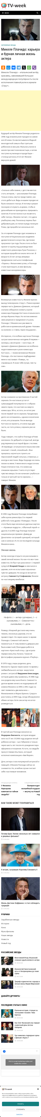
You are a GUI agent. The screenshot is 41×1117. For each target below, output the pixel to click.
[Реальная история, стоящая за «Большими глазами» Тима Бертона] (7, 1010)
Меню (7, 13)
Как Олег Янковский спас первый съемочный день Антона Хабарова (27, 1025)
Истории (5, 923)
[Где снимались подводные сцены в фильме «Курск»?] (7, 1036)
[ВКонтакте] (14, 68)
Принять (20, 1104)
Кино (3, 927)
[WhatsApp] (29, 68)
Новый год (6, 943)
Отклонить (20, 1109)
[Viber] (34, 68)
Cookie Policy (19, 1114)
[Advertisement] (20, 110)
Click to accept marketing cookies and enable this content (20, 1062)
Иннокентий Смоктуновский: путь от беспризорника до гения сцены (27, 971)
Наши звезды (7, 935)
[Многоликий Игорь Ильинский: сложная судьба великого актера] (7, 958)
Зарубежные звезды (8, 45)
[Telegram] (19, 68)
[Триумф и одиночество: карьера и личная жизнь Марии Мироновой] (7, 982)
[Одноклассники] (3, 68)
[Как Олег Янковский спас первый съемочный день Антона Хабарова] (7, 1023)
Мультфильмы (7, 931)
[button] (38, 1089)
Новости (5, 939)
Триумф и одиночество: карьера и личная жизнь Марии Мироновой (27, 982)
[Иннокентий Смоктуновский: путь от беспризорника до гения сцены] (7, 969)
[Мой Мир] (8, 68)
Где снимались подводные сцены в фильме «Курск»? (27, 1036)
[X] (24, 68)
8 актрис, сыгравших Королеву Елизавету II (19, 869)
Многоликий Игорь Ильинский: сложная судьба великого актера (27, 959)
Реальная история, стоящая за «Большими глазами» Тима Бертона (26, 1012)
